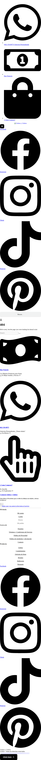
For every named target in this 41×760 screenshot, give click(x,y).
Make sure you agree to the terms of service (15, 506)
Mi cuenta (20, 513)
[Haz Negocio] (20, 366)
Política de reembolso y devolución (21, 539)
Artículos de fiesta (20, 554)
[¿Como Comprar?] (20, 481)
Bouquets (20, 564)
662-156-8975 (4, 427)
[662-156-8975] (20, 423)
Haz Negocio (4, 370)
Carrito (20, 516)
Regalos (20, 558)
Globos (20, 548)
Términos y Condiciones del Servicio (20, 532)
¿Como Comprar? (6, 485)
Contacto (20, 542)
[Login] (1, 320)
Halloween (20, 561)
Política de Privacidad (20, 535)
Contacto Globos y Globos (9, 495)
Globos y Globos (5, 749)
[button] (8, 757)
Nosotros (20, 529)
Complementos (20, 551)
